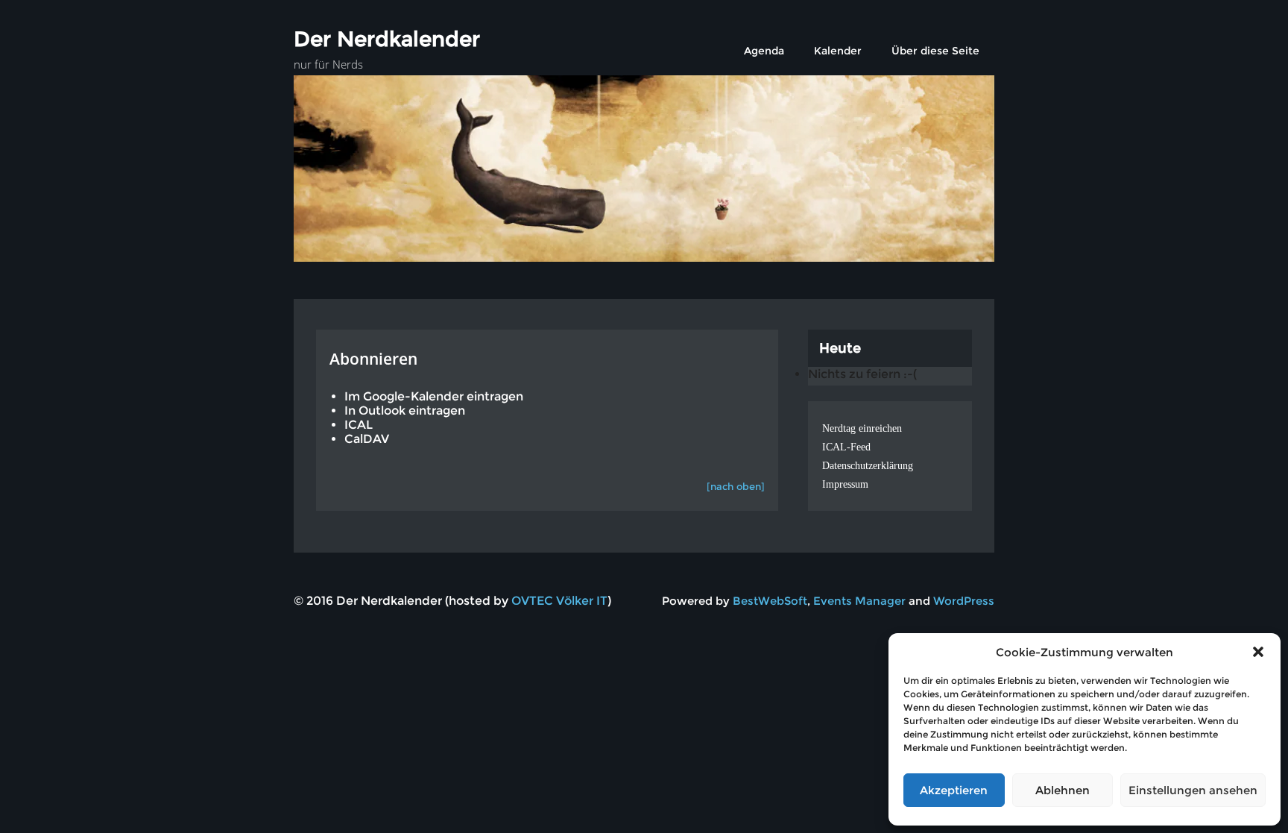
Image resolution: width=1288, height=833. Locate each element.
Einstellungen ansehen (1192, 790)
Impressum (845, 484)
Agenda (764, 50)
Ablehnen (1062, 790)
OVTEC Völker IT (559, 601)
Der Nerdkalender (387, 38)
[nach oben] (736, 486)
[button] (1258, 651)
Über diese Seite (935, 50)
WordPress (963, 601)
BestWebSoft (770, 601)
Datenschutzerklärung (867, 465)
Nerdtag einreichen (862, 428)
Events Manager (859, 601)
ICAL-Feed (846, 447)
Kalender (838, 50)
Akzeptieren (954, 790)
